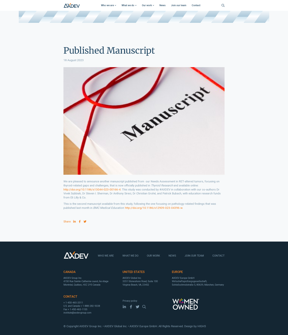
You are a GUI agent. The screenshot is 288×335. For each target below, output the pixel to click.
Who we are (107, 5)
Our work (147, 5)
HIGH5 (201, 326)
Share (67, 221)
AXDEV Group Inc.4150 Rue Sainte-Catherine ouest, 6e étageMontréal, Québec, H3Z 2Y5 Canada (85, 281)
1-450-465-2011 (74, 302)
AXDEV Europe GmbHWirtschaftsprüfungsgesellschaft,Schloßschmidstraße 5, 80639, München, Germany (198, 281)
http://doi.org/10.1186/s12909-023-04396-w (153, 208)
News (162, 5)
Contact (196, 5)
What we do (128, 5)
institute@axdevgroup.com (77, 312)
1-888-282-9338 (91, 306)
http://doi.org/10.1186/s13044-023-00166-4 (92, 189)
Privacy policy (130, 300)
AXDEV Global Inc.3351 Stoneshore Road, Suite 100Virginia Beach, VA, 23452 (140, 281)
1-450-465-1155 (78, 309)
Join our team (178, 5)
